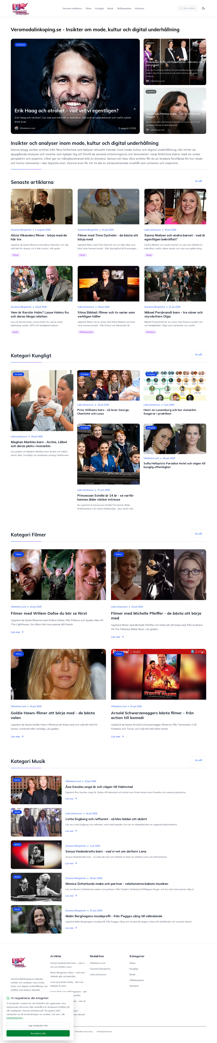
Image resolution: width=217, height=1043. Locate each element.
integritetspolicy (15, 1017)
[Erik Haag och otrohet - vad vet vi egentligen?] (75, 86)
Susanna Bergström (21, 229)
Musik (110, 8)
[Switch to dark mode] (203, 8)
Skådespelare (124, 8)
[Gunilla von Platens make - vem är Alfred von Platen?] (175, 111)
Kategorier (137, 956)
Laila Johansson (152, 229)
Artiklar (55, 956)
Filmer (89, 8)
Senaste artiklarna (72, 8)
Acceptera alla (38, 1033)
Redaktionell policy (84, 1031)
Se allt (198, 181)
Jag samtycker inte (38, 1025)
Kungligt (99, 8)
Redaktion (97, 956)
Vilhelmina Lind (151, 458)
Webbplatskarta (104, 1031)
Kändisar (139, 8)
